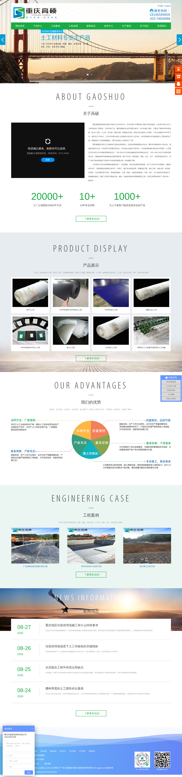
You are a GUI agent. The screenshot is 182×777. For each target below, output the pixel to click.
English (167, 6)
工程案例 (55, 26)
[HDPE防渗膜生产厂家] (35, 22)
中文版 (160, 6)
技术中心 (108, 26)
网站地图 (47, 764)
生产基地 (126, 26)
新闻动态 (91, 26)
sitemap (36, 764)
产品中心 (37, 26)
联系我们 (162, 26)
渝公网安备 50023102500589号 (45, 772)
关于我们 (144, 26)
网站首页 (20, 26)
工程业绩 (73, 26)
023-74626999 (160, 18)
